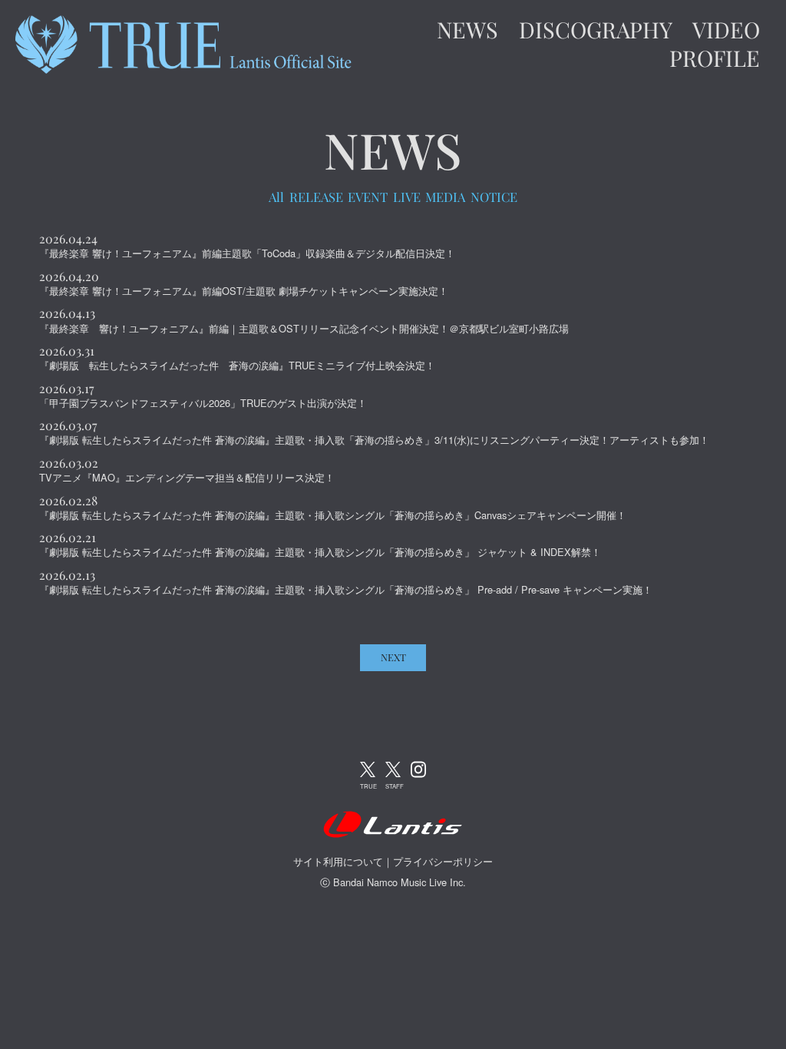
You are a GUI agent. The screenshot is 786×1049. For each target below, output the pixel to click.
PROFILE (714, 58)
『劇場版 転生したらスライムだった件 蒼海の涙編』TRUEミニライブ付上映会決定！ (237, 365)
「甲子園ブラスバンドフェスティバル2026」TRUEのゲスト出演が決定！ (203, 402)
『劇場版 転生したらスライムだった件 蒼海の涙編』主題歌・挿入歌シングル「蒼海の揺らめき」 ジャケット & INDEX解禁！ (320, 551)
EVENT (368, 197)
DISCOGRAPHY (595, 30)
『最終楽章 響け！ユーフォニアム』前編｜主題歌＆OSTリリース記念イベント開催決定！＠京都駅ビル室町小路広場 (304, 328)
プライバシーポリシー (443, 861)
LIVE (407, 197)
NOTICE (494, 197)
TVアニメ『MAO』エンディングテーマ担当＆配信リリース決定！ (187, 477)
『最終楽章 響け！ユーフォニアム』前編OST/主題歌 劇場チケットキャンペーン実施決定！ (243, 290)
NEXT (393, 656)
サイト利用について (338, 861)
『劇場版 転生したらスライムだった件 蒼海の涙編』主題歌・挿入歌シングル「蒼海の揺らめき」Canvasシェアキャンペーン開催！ (332, 515)
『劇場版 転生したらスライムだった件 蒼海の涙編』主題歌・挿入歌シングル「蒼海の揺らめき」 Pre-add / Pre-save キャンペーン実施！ (345, 589)
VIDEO (726, 30)
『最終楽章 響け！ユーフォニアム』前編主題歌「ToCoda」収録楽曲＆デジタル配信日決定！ (247, 253)
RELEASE (316, 197)
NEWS (467, 30)
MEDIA (445, 197)
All (276, 197)
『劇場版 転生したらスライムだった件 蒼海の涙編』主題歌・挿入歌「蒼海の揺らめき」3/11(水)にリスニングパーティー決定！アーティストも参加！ (374, 439)
